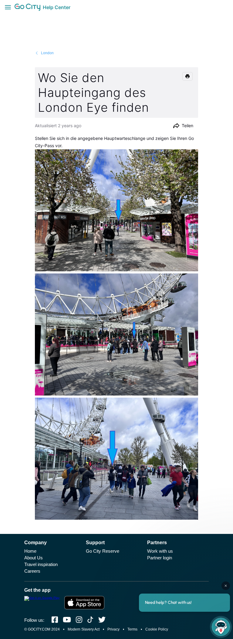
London (47, 53)
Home (30, 551)
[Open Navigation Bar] (10, 7)
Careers (32, 571)
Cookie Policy (156, 629)
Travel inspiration (41, 564)
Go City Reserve (102, 551)
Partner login (159, 557)
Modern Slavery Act (84, 629)
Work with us (160, 551)
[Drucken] (187, 76)
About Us (33, 557)
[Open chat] (221, 627)
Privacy (113, 629)
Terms (132, 629)
